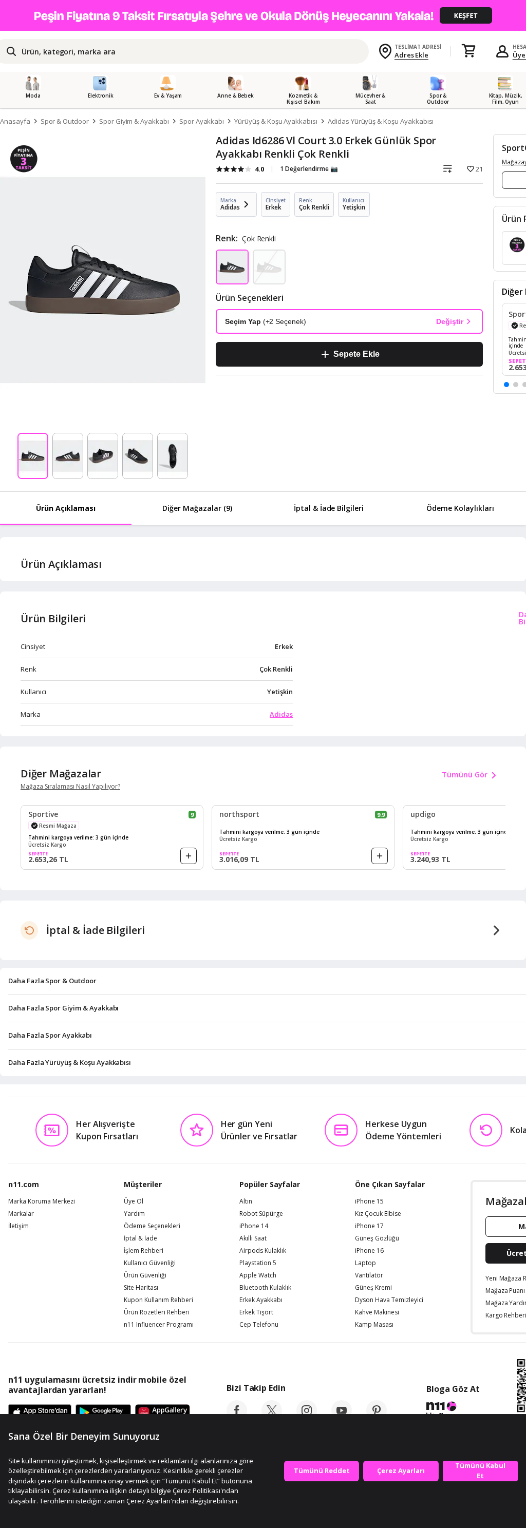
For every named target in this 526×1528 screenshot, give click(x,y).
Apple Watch (257, 1275)
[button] (506, 384)
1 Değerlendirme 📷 (309, 168)
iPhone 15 (369, 1201)
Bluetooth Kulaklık (265, 1288)
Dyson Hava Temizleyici (389, 1300)
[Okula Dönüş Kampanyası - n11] (263, 15)
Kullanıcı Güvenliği (150, 1263)
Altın (245, 1201)
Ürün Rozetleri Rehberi (157, 1312)
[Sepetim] (468, 51)
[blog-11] (452, 1411)
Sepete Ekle (356, 354)
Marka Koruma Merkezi (41, 1201)
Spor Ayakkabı (201, 121)
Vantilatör (369, 1275)
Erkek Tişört (256, 1312)
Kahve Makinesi (377, 1312)
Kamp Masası (374, 1325)
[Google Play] (103, 1413)
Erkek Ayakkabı (261, 1300)
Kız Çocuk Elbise (378, 1214)
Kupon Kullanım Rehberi (158, 1300)
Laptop (365, 1263)
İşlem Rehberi (143, 1251)
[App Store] (39, 1413)
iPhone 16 (369, 1251)
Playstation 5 (257, 1263)
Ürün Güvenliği (145, 1275)
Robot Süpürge (261, 1214)
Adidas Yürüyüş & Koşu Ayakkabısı (381, 121)
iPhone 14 (253, 1226)
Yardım (134, 1214)
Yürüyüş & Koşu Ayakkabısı (275, 121)
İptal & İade (140, 1238)
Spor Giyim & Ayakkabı (134, 121)
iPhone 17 (369, 1226)
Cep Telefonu (258, 1325)
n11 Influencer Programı (159, 1325)
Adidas (281, 714)
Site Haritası (141, 1288)
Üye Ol (133, 1201)
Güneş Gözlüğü (377, 1238)
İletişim (18, 1226)
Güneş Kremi (373, 1288)
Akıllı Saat (253, 1238)
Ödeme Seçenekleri (152, 1226)
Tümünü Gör (464, 774)
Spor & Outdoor (65, 121)
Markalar (21, 1214)
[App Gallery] (162, 1413)
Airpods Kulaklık (262, 1251)
